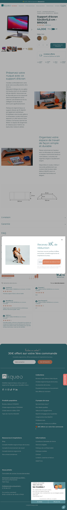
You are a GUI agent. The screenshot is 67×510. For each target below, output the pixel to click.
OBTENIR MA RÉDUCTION (51, 262)
